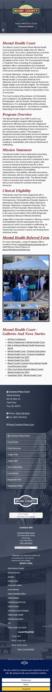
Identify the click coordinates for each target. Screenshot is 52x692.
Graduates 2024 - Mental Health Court (25, 375)
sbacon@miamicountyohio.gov (16, 250)
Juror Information (15, 467)
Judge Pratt (13, 455)
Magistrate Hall (14, 480)
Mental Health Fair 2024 (18, 360)
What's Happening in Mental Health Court (26, 342)
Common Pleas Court (26, 533)
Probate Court (13, 581)
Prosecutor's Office (15, 585)
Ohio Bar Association (15, 619)
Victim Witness (13, 589)
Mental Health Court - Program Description (27, 351)
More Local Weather (26, 649)
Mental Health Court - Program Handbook (26, 354)
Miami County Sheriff (15, 615)
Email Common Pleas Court (21, 425)
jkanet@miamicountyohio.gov (32, 244)
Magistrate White (15, 486)
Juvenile (11, 577)
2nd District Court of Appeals (18, 610)
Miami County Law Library (17, 627)
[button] (26, 21)
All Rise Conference (17, 339)
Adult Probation (13, 598)
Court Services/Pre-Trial (16, 602)
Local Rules (13, 473)
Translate (32, 516)
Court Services (14, 448)
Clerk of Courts (13, 606)
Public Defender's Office (16, 594)
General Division (14, 572)
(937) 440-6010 (23, 413)
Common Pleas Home (20, 436)
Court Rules (13, 442)
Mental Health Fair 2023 (18, 357)
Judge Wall (13, 461)
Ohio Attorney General (16, 568)
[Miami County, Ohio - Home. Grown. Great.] (26, 10)
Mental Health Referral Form (26, 238)
